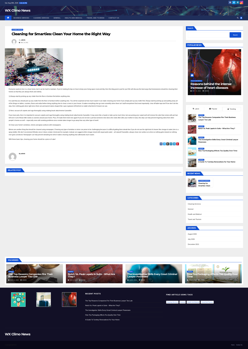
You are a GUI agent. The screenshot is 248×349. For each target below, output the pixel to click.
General (57, 18)
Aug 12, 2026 (14, 280)
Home (233, 345)
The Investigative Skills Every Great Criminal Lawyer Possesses (152, 275)
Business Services (21, 18)
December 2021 (193, 244)
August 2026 (192, 234)
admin (23, 40)
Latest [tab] (196, 109)
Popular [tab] (214, 109)
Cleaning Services (41, 18)
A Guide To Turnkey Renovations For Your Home (102, 320)
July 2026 (191, 239)
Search (190, 28)
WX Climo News (17, 10)
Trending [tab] (232, 109)
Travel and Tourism (95, 18)
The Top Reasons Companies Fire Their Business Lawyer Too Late (30, 275)
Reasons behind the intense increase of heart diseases (210, 86)
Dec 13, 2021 (196, 91)
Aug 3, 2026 (193, 280)
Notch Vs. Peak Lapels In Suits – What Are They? (91, 275)
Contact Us (113, 18)
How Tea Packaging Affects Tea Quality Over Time (212, 275)
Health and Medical (73, 18)
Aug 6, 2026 (74, 280)
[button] (238, 18)
